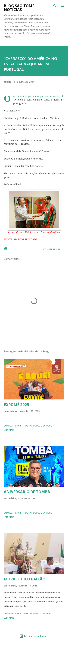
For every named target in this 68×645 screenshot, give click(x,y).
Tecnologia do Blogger (36, 636)
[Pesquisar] (55, 6)
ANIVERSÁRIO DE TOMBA (27, 491)
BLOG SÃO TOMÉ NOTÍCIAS (19, 7)
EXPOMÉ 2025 (16, 404)
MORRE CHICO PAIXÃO (24, 579)
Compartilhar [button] (51, 249)
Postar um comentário (38, 425)
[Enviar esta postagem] (6, 249)
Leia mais (9, 429)
